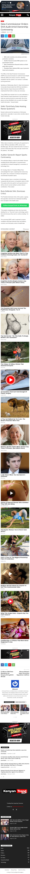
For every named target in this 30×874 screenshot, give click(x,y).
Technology (3, 862)
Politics (2, 853)
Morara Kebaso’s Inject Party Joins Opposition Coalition (23, 673)
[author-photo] (15, 684)
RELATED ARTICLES (9, 702)
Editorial (4, 32)
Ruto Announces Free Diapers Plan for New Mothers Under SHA (24, 713)
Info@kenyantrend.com (17, 806)
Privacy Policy (14, 869)
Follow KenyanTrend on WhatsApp (15, 205)
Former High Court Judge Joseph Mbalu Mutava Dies (15, 712)
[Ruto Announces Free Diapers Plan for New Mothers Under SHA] (24, 707)
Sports (2, 850)
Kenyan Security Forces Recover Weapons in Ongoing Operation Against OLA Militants (13, 771)
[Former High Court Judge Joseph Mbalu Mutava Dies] (15, 707)
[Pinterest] (9, 36)
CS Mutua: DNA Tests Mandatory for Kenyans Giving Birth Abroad (7, 674)
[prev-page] (14, 717)
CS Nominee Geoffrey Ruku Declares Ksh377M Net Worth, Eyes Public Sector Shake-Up (14, 757)
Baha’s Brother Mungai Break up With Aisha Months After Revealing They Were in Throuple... (15, 764)
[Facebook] (2, 36)
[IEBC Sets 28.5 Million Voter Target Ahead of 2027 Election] (5, 707)
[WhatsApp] (13, 36)
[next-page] (16, 717)
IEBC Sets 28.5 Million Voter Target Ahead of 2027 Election (5, 712)
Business (3, 855)
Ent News (3, 857)
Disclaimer (7, 869)
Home (2, 18)
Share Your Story (21, 869)
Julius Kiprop (3, 753)
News (6, 18)
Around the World (5, 860)
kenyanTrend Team (5, 767)
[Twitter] (6, 36)
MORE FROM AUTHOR (20, 702)
